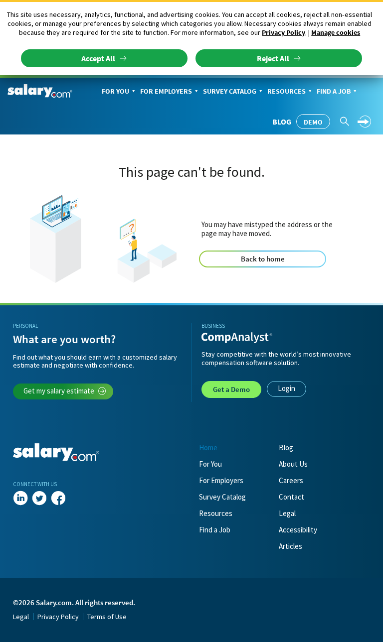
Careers (291, 480)
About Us (293, 464)
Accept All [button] (98, 58)
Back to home (263, 258)
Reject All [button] (273, 58)
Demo (313, 122)
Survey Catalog (229, 91)
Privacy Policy (283, 32)
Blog (281, 122)
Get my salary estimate (58, 390)
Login (286, 388)
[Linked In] (20, 498)
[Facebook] (58, 498)
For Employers (166, 91)
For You (115, 91)
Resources (286, 91)
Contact (291, 497)
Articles (290, 546)
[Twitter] (39, 498)
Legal (287, 513)
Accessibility (298, 529)
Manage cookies (335, 32)
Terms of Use (107, 616)
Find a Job (334, 91)
